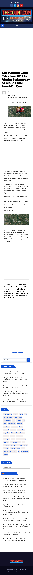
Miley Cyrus (6, 439)
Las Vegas (6, 436)
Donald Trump (12, 423)
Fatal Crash (6, 426)
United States (24, 451)
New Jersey (23, 439)
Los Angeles (19, 436)
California (18, 420)
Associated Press (7, 417)
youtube (5, 454)
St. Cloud (16, 228)
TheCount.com (10, 473)
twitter (14, 451)
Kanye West (6, 433)
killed (12, 433)
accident (15, 414)
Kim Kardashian (20, 433)
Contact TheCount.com (18, 571)
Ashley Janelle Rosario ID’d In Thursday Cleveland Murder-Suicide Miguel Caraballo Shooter (16, 379)
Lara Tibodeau (25, 102)
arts (26, 414)
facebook (19, 423)
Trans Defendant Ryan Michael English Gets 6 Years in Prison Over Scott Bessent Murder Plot (16, 526)
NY (20, 442)
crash (4, 423)
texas (18, 448)
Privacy (10, 571)
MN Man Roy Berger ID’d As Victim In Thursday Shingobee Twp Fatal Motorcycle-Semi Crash (15, 393)
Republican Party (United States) (19, 445)
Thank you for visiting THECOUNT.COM (16, 569)
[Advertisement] (16, 51)
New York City (13, 442)
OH (23, 442)
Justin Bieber (20, 429)
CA (13, 420)
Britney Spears (7, 420)
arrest (21, 414)
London (12, 436)
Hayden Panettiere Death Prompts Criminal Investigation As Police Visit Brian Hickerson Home (16, 498)
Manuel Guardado (13, 105)
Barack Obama (18, 417)
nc (17, 439)
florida (16, 426)
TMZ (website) (7, 451)
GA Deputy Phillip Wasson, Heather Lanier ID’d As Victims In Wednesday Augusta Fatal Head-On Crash (16, 512)
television (12, 448)
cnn (24, 420)
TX (19, 451)
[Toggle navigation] (17, 25)
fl (11, 426)
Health (21, 426)
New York (5, 442)
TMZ (23, 448)
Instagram (13, 429)
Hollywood (6, 429)
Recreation (6, 445)
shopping (5, 448)
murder (13, 439)
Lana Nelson (13, 97)
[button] (30, 25)
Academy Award (7, 414)
